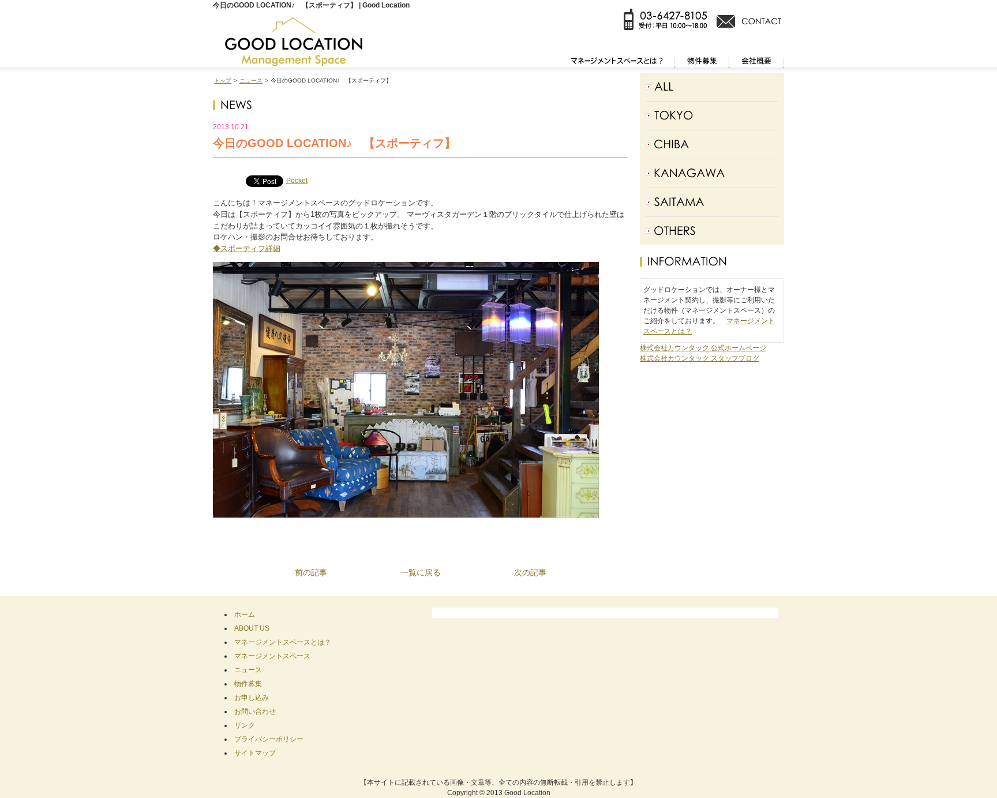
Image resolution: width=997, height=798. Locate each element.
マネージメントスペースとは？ (282, 642)
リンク (244, 725)
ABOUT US (251, 628)
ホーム (244, 614)
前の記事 (311, 572)
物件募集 (248, 684)
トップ (222, 80)
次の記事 (530, 572)
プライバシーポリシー (268, 739)
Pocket (297, 181)
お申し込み (251, 698)
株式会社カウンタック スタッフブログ (699, 358)
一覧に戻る (420, 572)
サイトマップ (255, 753)
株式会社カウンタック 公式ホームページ (703, 348)
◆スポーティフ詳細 (246, 248)
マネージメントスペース (272, 656)
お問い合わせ (255, 711)
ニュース (251, 80)
